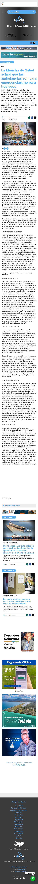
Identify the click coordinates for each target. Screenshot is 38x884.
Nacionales (19, 824)
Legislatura (19, 819)
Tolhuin (18, 836)
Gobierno (18, 813)
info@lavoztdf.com (21, 871)
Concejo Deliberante (18, 808)
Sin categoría (18, 833)
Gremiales (18, 815)
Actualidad (19, 806)
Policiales (18, 826)
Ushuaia (19, 838)
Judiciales (18, 817)
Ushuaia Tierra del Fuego (19, 35)
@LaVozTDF (21, 869)
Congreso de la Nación (18, 810)
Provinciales (7, 62)
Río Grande (19, 831)
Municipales (18, 822)
